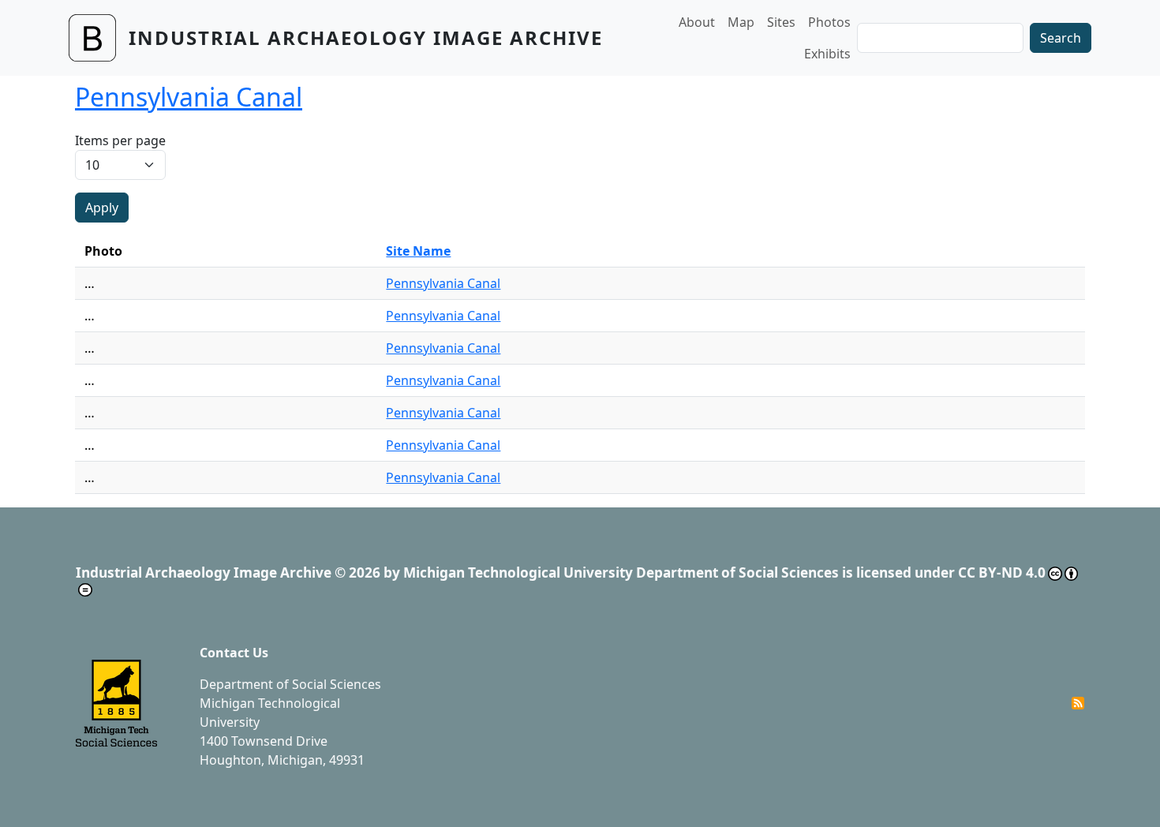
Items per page (120, 140)
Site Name (418, 251)
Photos (829, 22)
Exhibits (827, 53)
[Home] (99, 38)
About (697, 22)
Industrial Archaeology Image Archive (366, 37)
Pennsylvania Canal (443, 283)
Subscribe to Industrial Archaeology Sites (1078, 703)
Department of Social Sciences (290, 684)
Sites (781, 22)
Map (741, 22)
